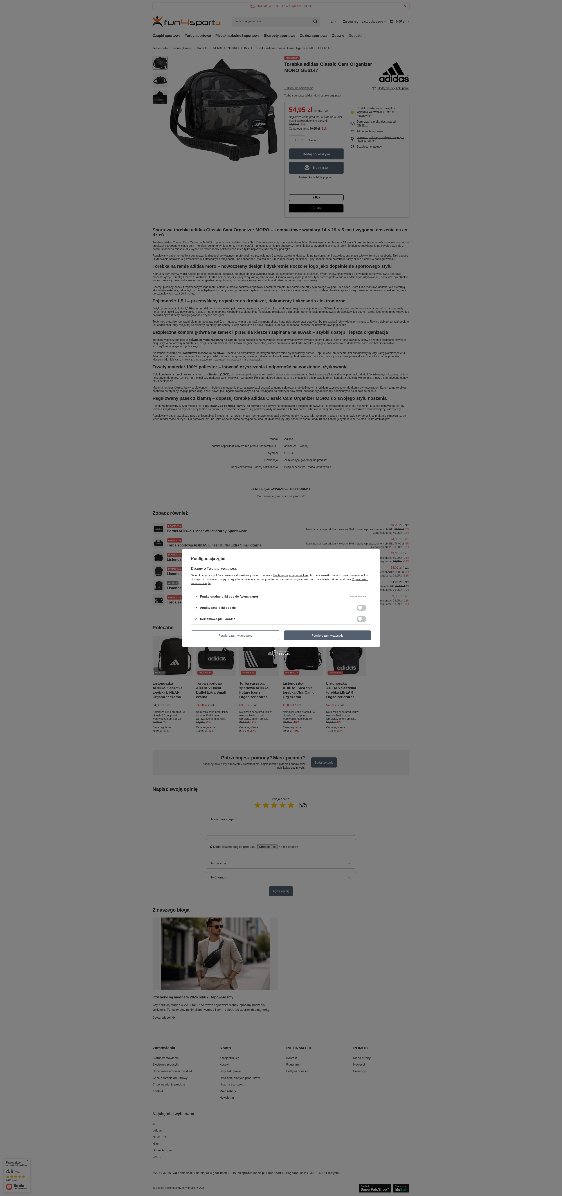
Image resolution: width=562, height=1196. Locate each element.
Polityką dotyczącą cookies (290, 575)
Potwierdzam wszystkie (328, 635)
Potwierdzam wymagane (235, 635)
